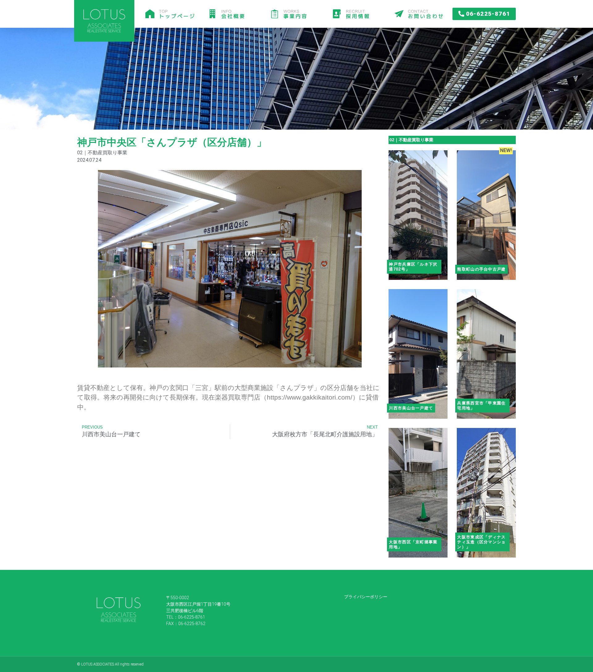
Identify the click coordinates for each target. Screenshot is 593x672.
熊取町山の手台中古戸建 (481, 269)
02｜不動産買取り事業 (411, 139)
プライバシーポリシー (365, 596)
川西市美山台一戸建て (411, 408)
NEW (505, 150)
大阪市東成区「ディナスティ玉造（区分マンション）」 (481, 542)
